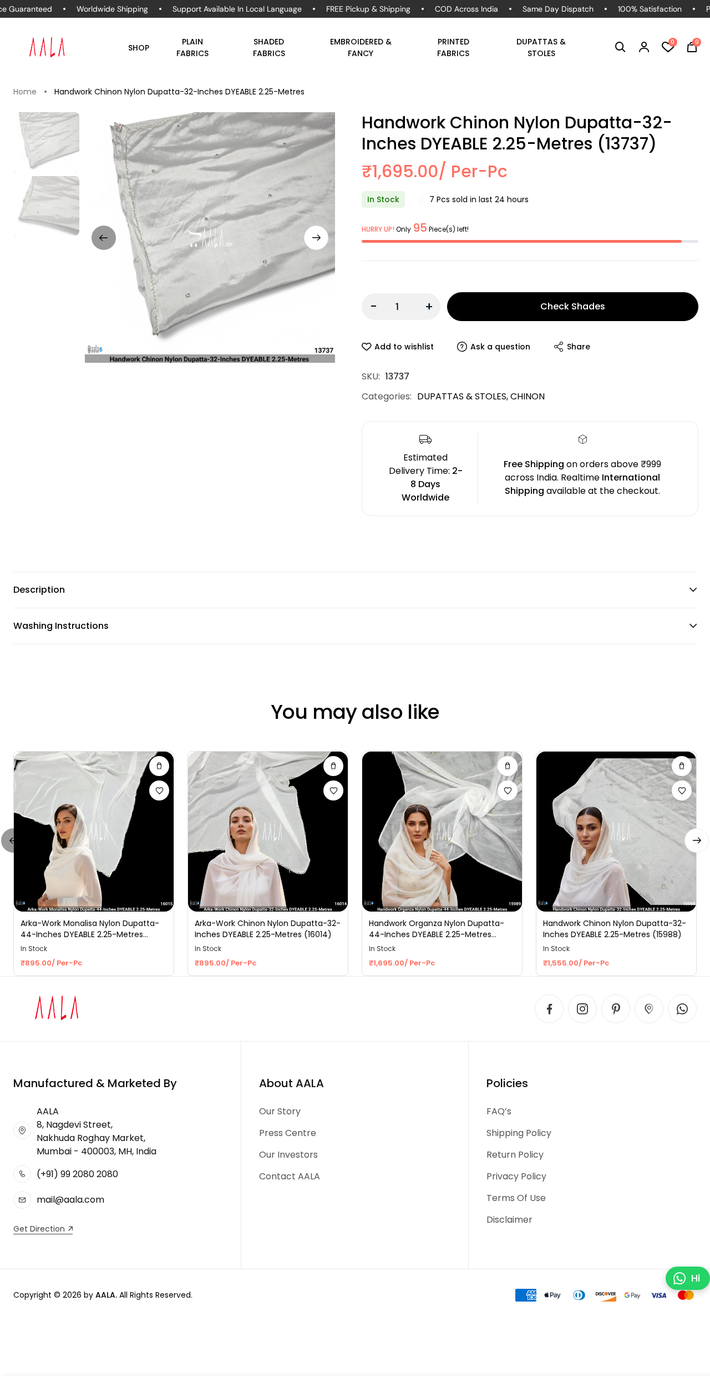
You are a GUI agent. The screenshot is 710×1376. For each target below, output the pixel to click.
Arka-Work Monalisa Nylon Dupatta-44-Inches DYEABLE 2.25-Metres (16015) (90, 929)
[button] (620, 47)
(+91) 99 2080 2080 (77, 1174)
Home (25, 91)
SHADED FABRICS (269, 47)
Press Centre (287, 1133)
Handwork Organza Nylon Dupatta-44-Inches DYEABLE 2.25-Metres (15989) (436, 929)
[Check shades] (159, 766)
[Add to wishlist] (159, 790)
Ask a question (500, 346)
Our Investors (288, 1154)
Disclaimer (509, 1219)
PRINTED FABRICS (453, 47)
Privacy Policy (516, 1176)
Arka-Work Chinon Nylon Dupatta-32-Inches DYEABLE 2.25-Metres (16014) (268, 929)
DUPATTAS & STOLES (541, 47)
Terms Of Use (516, 1198)
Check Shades (572, 306)
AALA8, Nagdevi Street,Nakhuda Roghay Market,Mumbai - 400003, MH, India (96, 1131)
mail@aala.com (70, 1199)
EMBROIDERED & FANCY (361, 47)
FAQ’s (498, 1111)
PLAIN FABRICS (192, 47)
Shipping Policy (518, 1133)
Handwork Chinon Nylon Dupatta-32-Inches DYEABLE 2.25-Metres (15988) (614, 929)
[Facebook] (549, 1008)
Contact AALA (289, 1176)
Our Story (280, 1111)
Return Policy (515, 1154)
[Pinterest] (615, 1008)
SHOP (138, 47)
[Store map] (649, 1008)
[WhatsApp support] (682, 1008)
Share (578, 346)
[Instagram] (582, 1008)
